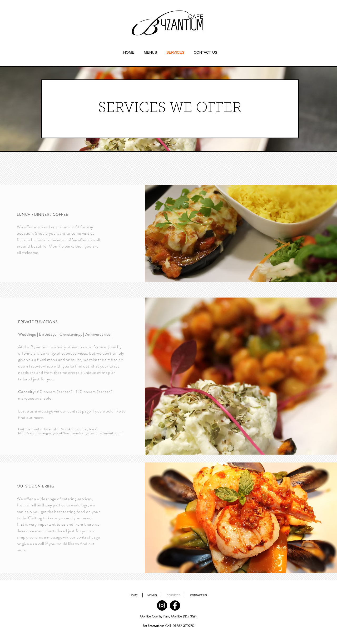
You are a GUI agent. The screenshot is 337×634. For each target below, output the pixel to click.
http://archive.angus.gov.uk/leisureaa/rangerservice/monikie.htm (71, 433)
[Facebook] (175, 605)
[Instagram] (162, 605)
